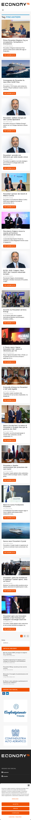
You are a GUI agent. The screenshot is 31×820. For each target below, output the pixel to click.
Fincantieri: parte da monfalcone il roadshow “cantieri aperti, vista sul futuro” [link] (15, 579)
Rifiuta (15, 808)
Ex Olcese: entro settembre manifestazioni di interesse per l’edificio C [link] (15, 681)
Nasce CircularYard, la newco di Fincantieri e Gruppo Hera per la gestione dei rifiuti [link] (15, 427)
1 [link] (21, 636)
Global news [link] (11, 237)
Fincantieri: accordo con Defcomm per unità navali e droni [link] (15, 156)
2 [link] (24, 636)
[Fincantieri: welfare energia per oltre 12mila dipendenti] (16, 106)
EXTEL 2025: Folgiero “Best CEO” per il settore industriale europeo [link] (14, 272)
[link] (15, 4)
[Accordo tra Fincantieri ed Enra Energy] (16, 298)
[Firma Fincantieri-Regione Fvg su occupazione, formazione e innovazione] (16, 29)
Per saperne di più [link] (9, 55)
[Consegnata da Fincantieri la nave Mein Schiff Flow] (16, 69)
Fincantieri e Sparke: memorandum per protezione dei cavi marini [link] (15, 467)
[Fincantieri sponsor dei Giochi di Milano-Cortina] (16, 182)
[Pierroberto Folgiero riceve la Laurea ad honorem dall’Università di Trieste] (16, 220)
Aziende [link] (11, 84)
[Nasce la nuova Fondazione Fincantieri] (16, 493)
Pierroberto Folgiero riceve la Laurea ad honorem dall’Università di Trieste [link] (14, 233)
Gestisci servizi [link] (15, 798)
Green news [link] (12, 391)
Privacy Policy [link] (18, 816)
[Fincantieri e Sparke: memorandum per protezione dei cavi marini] (16, 454)
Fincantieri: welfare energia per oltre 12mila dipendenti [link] (14, 118)
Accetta (15, 804)
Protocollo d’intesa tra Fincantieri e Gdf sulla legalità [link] (15, 388)
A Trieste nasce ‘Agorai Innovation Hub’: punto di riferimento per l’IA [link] (12, 349)
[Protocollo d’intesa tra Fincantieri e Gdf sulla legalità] (16, 376)
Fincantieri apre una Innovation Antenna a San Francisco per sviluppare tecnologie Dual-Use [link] (14, 617)
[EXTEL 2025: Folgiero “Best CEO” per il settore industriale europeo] (16, 259)
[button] (28, 785)
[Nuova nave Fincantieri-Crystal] (16, 531)
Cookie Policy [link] (12, 816)
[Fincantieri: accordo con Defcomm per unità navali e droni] (16, 144)
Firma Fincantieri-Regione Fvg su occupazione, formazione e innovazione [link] (15, 42)
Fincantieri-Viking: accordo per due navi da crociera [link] (15, 667)
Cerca (3, 640)
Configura (15, 813)
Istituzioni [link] (11, 46)
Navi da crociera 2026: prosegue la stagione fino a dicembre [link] (15, 653)
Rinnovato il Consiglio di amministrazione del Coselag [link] (15, 674)
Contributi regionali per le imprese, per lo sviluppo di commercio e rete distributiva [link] (14, 660)
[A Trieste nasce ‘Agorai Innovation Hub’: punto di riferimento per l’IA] (16, 336)
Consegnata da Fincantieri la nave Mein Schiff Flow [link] (13, 81)
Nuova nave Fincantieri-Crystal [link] (14, 541)
